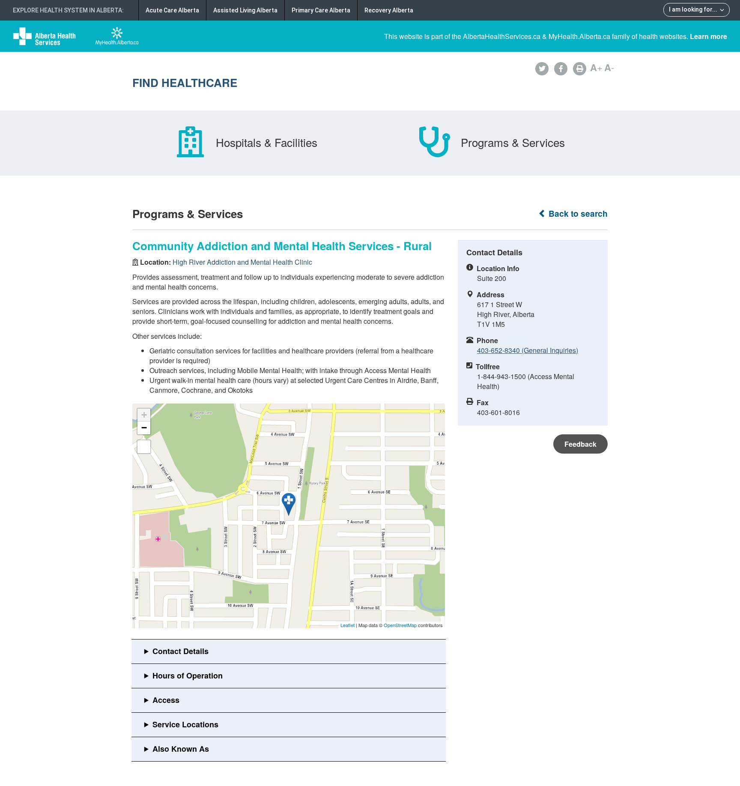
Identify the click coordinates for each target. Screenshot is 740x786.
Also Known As (180, 748)
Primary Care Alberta (321, 10)
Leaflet (347, 625)
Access (165, 699)
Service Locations (185, 724)
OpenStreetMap (400, 625)
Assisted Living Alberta (245, 10)
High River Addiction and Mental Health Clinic (242, 262)
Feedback (580, 444)
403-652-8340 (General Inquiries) (527, 350)
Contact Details (180, 651)
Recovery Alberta (388, 10)
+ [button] (144, 414)
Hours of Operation (187, 675)
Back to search (577, 213)
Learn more (708, 36)
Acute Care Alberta (172, 10)
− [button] (144, 427)
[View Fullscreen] (143, 446)
